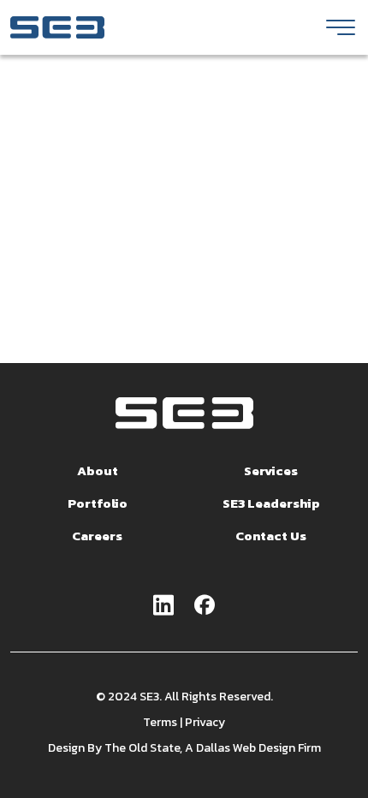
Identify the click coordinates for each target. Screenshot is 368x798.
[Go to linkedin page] (163, 606)
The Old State (142, 748)
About (97, 470)
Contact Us (270, 535)
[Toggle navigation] (340, 27)
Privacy (205, 722)
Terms (160, 722)
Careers (97, 535)
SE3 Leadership (271, 503)
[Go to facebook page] (204, 606)
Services (271, 470)
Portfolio (98, 503)
